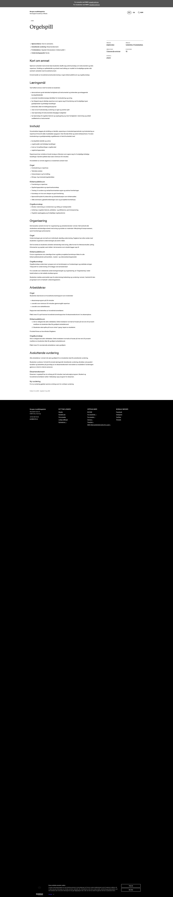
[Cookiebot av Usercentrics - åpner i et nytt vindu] (39, 894)
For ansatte (90, 417)
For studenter (91, 414)
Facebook (119, 412)
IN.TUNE (89, 412)
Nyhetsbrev (62, 422)
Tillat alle (131, 885)
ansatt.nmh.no (94, 2)
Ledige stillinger (63, 419)
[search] (140, 12)
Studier (61, 412)
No (129, 12)
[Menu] (147, 12)
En (134, 12)
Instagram (119, 414)
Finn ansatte (62, 417)
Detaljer (50, 894)
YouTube (118, 417)
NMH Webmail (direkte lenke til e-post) (98, 425)
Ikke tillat (131, 889)
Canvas (89, 419)
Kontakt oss (62, 414)
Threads (118, 419)
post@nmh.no (34, 419)
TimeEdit (90, 422)
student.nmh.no (94, 5)
